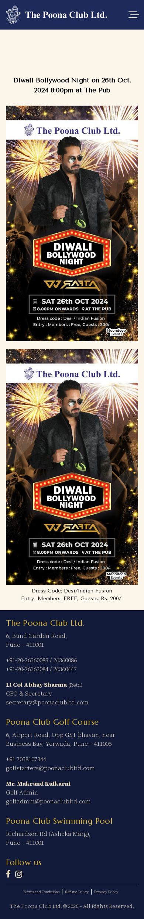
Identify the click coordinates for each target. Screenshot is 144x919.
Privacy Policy (106, 891)
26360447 (65, 669)
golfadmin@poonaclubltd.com (48, 801)
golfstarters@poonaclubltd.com (50, 768)
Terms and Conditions (41, 891)
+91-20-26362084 (27, 669)
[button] (133, 14)
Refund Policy (77, 891)
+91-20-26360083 (27, 660)
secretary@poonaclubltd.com (47, 702)
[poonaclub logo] (56, 15)
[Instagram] (18, 874)
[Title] (8, 874)
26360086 (65, 660)
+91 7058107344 (26, 759)
